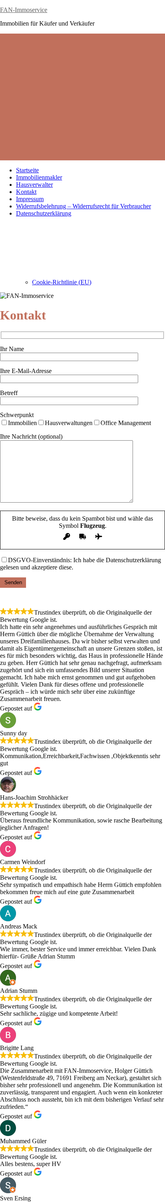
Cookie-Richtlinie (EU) (61, 282)
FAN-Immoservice (23, 9)
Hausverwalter (34, 184)
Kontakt (26, 191)
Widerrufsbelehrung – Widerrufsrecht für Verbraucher (83, 206)
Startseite (27, 170)
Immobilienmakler (39, 177)
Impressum (30, 199)
